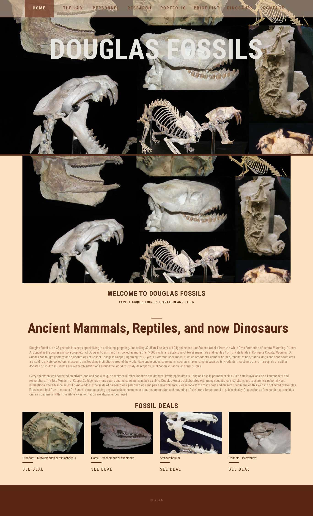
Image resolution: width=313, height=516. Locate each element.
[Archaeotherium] (191, 433)
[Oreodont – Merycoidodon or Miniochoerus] (53, 433)
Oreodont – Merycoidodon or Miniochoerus (49, 458)
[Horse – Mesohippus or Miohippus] (122, 433)
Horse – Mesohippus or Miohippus (112, 458)
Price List (207, 7)
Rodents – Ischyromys (242, 458)
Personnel (106, 7)
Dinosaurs (240, 7)
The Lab (72, 7)
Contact (274, 7)
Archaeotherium (170, 458)
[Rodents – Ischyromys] (260, 433)
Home (39, 7)
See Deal (33, 469)
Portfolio (173, 7)
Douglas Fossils (156, 50)
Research (140, 7)
